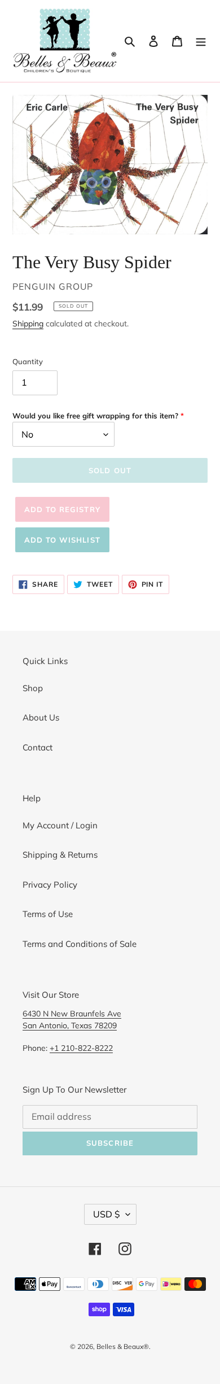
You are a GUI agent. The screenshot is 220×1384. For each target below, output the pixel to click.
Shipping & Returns (60, 854)
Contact (37, 747)
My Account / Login (60, 825)
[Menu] (201, 41)
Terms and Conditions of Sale (80, 943)
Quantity (27, 361)
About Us (41, 717)
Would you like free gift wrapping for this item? (95, 415)
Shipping (27, 323)
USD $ (106, 1214)
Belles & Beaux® (122, 1346)
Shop (33, 688)
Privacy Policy (50, 884)
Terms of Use (48, 914)
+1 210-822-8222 (81, 1048)
